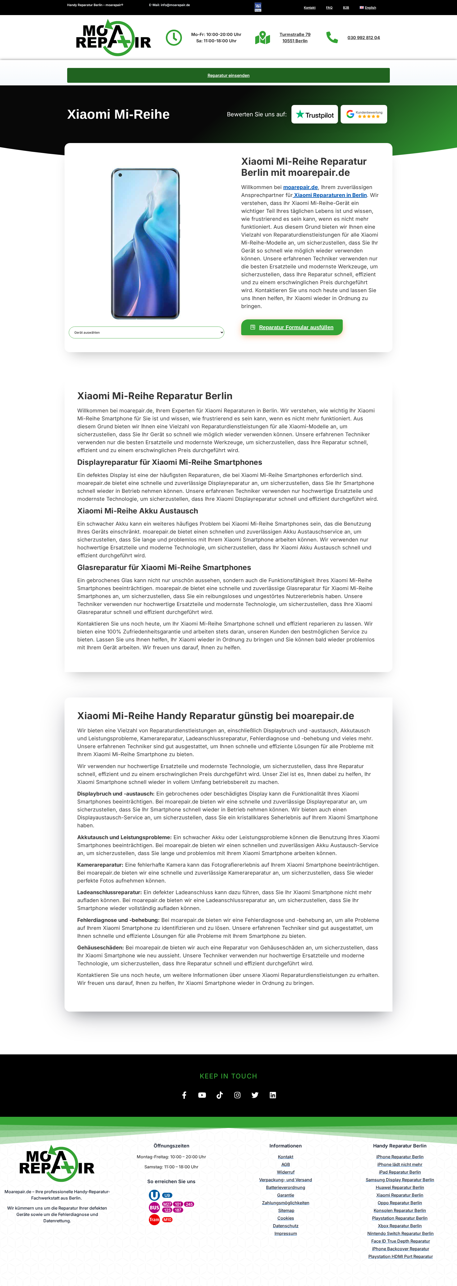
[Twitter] (255, 1095)
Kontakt (310, 8)
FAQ (329, 8)
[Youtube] (201, 1095)
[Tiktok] (219, 1095)
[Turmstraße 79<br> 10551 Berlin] (262, 37)
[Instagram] (237, 1095)
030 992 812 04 (364, 37)
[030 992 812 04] (332, 37)
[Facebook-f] (184, 1095)
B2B (346, 8)
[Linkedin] (272, 1095)
